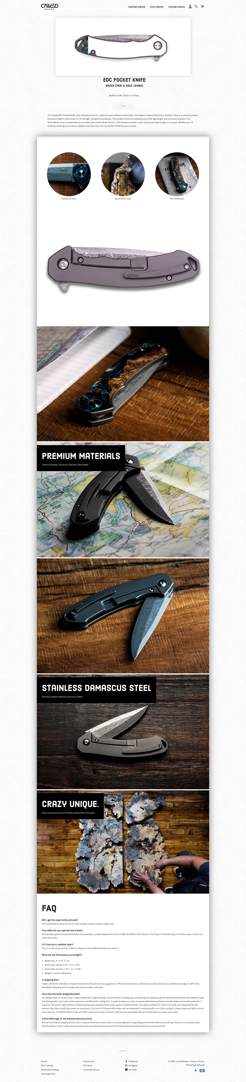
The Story (87, 1065)
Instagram (133, 1065)
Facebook (133, 1061)
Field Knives (157, 7)
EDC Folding (47, 1065)
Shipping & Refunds (195, 1064)
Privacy (193, 1061)
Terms (201, 1061)
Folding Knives (176, 7)
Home (44, 1061)
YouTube (132, 1069)
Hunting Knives (136, 7)
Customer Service (91, 1069)
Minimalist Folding (50, 1069)
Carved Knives (182, 1061)
